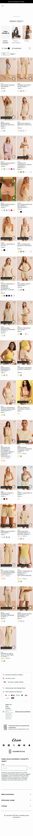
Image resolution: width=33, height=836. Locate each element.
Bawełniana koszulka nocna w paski (7, 125)
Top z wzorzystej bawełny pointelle (24, 244)
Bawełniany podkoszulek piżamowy (5, 369)
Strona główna (16, 16)
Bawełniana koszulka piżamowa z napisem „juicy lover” (24, 450)
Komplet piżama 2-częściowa (7, 493)
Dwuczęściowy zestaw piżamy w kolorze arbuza (23, 533)
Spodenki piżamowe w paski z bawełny (24, 368)
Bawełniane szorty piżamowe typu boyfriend (24, 615)
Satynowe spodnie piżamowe (7, 85)
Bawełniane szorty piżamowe (8, 163)
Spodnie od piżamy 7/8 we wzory (24, 85)
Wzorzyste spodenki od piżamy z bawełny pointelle (24, 165)
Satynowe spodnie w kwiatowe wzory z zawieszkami (8, 572)
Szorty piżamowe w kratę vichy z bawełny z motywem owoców (24, 573)
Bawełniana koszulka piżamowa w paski (8, 329)
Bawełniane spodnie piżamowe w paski (7, 615)
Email (3, 764)
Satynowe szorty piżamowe (24, 284)
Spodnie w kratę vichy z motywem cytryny (7, 655)
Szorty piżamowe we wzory (23, 328)
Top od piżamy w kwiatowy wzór (23, 408)
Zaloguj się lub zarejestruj (22, 711)
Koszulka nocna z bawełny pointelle (24, 124)
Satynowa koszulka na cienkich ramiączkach (24, 206)
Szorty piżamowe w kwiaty (24, 493)
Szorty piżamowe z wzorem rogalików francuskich (8, 409)
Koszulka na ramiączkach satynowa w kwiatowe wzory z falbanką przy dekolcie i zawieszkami (7, 452)
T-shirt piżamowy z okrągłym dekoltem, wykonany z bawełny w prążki (8, 287)
